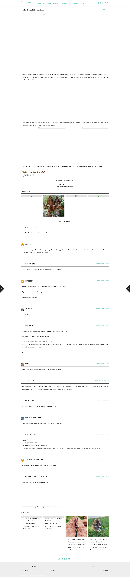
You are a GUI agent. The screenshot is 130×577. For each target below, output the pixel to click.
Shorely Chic (31, 227)
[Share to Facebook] (67, 184)
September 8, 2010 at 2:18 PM (102, 280)
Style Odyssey (31, 325)
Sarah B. (28, 309)
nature (64, 186)
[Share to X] (63, 184)
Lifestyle (56, 3)
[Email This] (60, 184)
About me (41, 3)
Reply (22, 237)
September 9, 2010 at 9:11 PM (102, 459)
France (60, 186)
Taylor (28, 244)
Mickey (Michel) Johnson (36, 476)
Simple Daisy (30, 434)
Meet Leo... (98, 526)
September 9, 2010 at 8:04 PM (102, 434)
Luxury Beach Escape (34, 459)
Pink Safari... (54, 517)
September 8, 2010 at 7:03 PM (102, 325)
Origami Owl (66, 3)
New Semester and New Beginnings (76, 197)
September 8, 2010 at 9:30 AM (102, 226)
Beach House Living (33, 417)
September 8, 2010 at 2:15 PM (102, 263)
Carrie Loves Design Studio (41, 575)
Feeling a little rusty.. (54, 206)
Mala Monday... (76, 526)
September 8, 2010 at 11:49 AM (102, 243)
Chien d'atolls (31, 197)
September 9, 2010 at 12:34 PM (102, 400)
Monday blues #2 (98, 197)
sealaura (26, 575)
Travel (48, 3)
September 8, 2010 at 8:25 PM (102, 363)
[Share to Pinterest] (70, 184)
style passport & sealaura (31, 517)
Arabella (29, 281)
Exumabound (30, 381)
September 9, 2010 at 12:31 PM (102, 380)
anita (27, 364)
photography (69, 186)
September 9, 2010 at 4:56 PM (102, 417)
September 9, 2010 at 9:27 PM (102, 476)
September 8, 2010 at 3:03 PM (102, 308)
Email (82, 3)
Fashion (75, 3)
